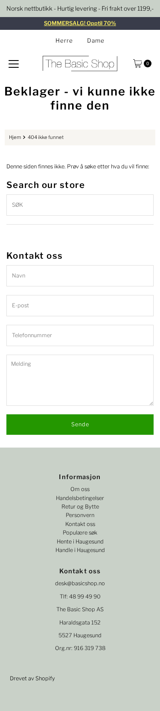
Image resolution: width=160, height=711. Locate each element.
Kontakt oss (80, 524)
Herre (64, 40)
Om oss (80, 489)
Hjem (15, 137)
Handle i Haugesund (80, 550)
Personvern (80, 515)
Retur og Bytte (80, 506)
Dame (96, 40)
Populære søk (80, 532)
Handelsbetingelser (80, 498)
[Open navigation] (13, 63)
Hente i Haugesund (80, 541)
